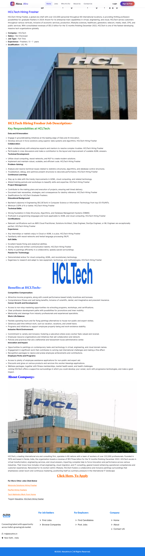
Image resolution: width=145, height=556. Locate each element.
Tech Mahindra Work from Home (22, 494)
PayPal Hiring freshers (17, 490)
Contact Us (88, 4)
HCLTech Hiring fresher (34, 499)
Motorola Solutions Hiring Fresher (22, 485)
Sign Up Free (127, 4)
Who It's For (65, 4)
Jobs (56, 4)
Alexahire (19, 499)
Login (115, 4)
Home (48, 4)
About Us (77, 4)
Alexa (22, 3)
